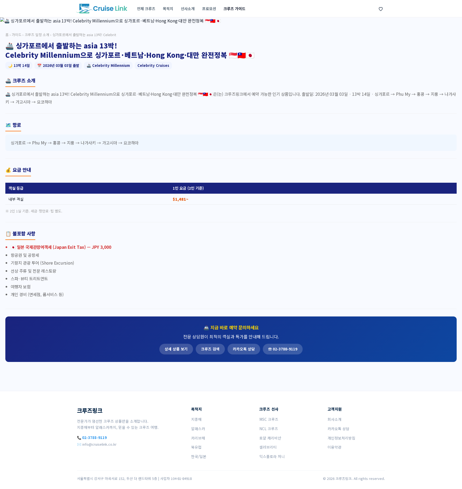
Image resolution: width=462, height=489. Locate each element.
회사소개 (334, 419)
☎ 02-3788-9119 (282, 349)
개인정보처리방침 (341, 438)
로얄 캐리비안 (270, 438)
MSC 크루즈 (268, 419)
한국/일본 (198, 456)
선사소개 (188, 8)
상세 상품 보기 (176, 349)
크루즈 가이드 (234, 8)
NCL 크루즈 (268, 428)
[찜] (380, 8)
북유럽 (196, 447)
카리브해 (198, 438)
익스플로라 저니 (272, 456)
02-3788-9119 (94, 437)
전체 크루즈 (146, 8)
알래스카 (198, 428)
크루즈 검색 (210, 349)
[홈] (101, 8)
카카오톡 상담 (244, 349)
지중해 (196, 419)
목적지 (168, 8)
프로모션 (209, 8)
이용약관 (334, 447)
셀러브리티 (268, 447)
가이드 (16, 34)
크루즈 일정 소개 (37, 34)
